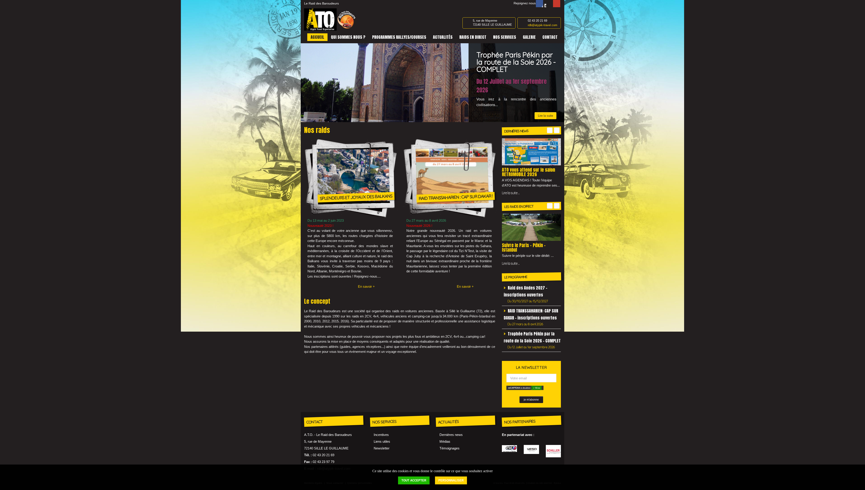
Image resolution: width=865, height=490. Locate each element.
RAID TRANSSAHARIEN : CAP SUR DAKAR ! (455, 197)
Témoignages (449, 448)
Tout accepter (413, 480)
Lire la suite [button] (545, 100)
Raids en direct (472, 37)
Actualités (443, 37)
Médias (444, 441)
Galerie (529, 37)
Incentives (381, 435)
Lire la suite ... (510, 193)
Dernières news (451, 435)
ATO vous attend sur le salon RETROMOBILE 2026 (528, 172)
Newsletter (381, 448)
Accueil (317, 37)
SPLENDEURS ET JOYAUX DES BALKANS (356, 197)
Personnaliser (451, 480)
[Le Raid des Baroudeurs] (331, 19)
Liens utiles (382, 441)
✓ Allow (536, 388)
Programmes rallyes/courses (399, 37)
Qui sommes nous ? (348, 37)
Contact (550, 37)
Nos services (504, 37)
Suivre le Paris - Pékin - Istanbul (524, 247)
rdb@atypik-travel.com (542, 25)
